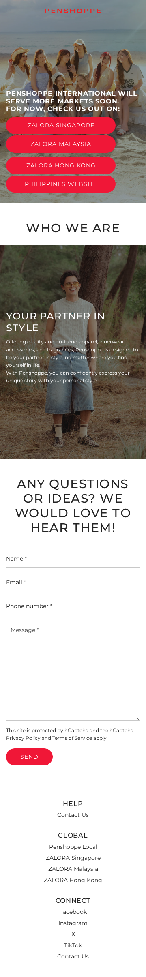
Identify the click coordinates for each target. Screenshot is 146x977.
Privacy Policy (23, 738)
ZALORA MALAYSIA (60, 144)
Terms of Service (72, 738)
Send (29, 757)
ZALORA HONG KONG (61, 165)
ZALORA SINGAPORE (61, 125)
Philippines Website (61, 184)
